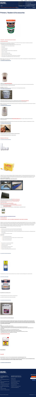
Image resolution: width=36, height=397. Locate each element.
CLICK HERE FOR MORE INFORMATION (5, 105)
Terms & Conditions (33, 378)
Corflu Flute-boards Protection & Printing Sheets (4, 382)
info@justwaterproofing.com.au (31, 4)
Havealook (35, 394)
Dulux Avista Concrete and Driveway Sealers (4, 387)
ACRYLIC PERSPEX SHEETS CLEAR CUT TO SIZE (4, 380)
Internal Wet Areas (13, 378)
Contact (33, 7)
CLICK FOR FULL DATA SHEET (4, 276)
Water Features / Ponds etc (14, 382)
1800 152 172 (31, 1)
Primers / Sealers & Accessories (15, 383)
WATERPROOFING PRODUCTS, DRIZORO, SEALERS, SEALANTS (9, 7)
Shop (25, 7)
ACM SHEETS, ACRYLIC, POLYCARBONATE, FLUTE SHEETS (27, 5)
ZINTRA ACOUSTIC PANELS (3, 388)
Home (1, 5)
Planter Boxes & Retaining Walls (15, 387)
